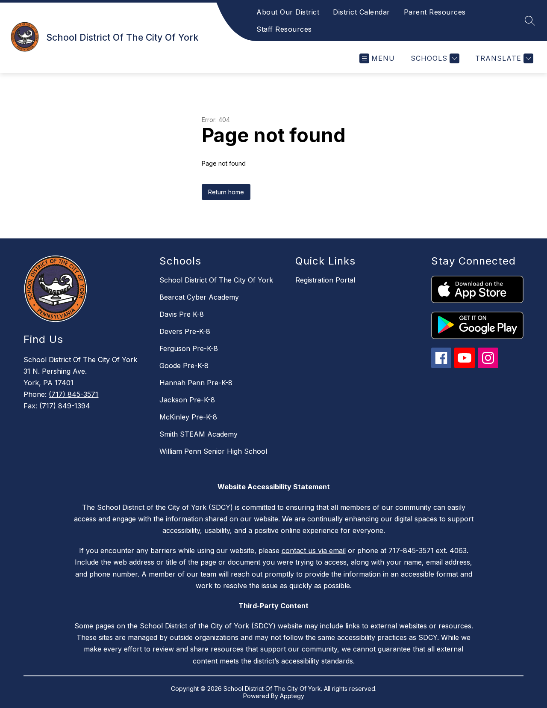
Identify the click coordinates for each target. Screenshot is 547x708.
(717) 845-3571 (73, 394)
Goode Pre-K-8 (184, 365)
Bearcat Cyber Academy (199, 297)
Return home (226, 192)
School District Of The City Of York (216, 280)
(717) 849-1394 (64, 406)
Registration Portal (325, 280)
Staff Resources (284, 29)
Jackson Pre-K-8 (187, 400)
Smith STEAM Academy (198, 434)
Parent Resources (435, 12)
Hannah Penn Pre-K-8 (195, 382)
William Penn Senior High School (213, 451)
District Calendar (361, 12)
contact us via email (314, 550)
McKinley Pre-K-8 (188, 417)
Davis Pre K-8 (181, 314)
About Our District (287, 12)
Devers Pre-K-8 (184, 331)
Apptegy (292, 695)
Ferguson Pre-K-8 (188, 348)
